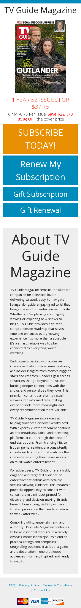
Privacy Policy (29, 585)
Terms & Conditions (57, 585)
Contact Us (42, 590)
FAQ (12, 585)
